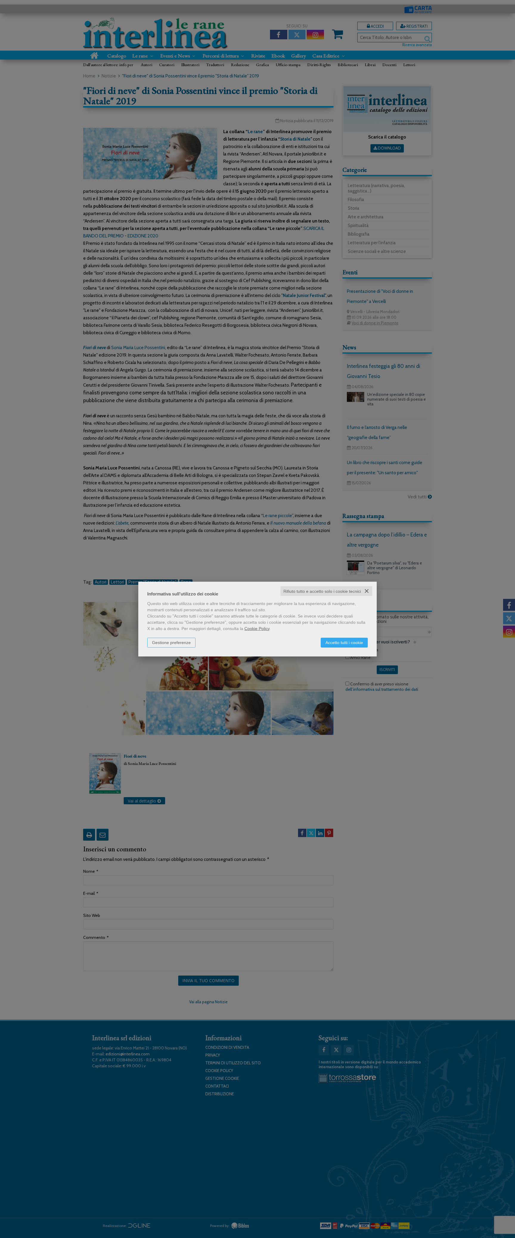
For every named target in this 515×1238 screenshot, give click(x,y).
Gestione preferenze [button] (171, 642)
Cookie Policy (256, 628)
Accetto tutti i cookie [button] (344, 642)
